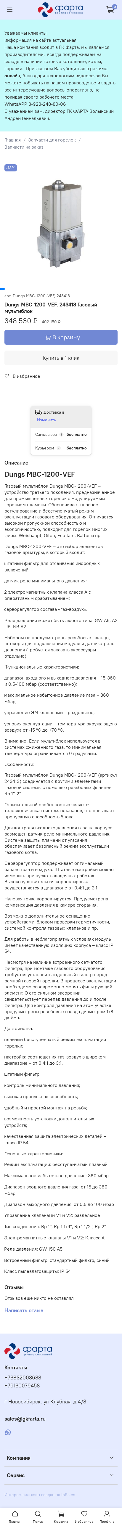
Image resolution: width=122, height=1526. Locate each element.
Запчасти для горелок (52, 140)
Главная (12, 140)
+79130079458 (22, 1385)
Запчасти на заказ (24, 147)
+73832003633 (22, 1377)
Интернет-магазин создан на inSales (39, 1494)
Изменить (46, 420)
